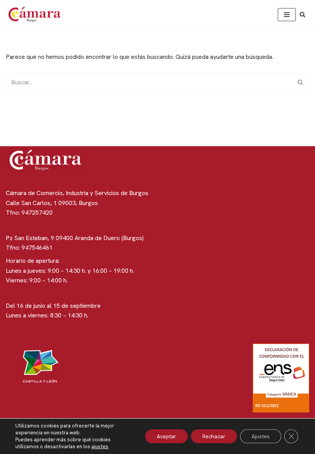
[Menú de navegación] (287, 14)
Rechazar (213, 436)
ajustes (99, 446)
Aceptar (166, 436)
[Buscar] (302, 14)
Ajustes (261, 436)
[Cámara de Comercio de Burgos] (36, 14)
